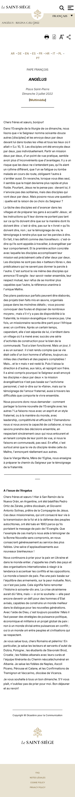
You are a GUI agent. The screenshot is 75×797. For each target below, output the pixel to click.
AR (12, 53)
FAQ (37, 772)
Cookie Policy (37, 782)
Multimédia (37, 100)
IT (54, 53)
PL (60, 53)
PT (38, 58)
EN (27, 53)
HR (47, 53)
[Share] (69, 38)
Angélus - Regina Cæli (17, 22)
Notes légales (37, 777)
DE (20, 53)
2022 (36, 22)
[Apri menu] (70, 8)
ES (34, 53)
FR (40, 53)
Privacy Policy (37, 787)
